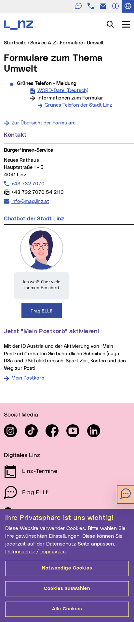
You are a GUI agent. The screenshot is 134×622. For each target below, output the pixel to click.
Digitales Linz (22, 455)
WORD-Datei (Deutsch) (62, 90)
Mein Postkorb (27, 378)
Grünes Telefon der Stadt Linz (78, 105)
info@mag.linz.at (30, 201)
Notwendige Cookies (67, 568)
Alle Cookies (67, 609)
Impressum (53, 551)
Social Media (21, 415)
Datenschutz (20, 551)
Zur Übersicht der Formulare (43, 123)
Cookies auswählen (67, 588)
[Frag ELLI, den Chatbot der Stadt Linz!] (41, 272)
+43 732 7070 (28, 183)
